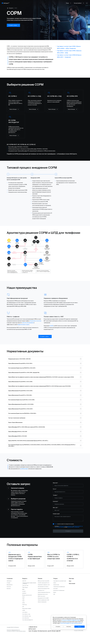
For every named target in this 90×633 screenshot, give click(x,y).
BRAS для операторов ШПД (43, 580)
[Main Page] (7, 8)
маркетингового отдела (23, 324)
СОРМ (23, 610)
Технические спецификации (59, 586)
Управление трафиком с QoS (44, 584)
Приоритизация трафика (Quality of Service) (29, 583)
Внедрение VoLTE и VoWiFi (43, 598)
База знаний (72, 583)
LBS (23, 606)
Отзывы (8, 582)
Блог (70, 581)
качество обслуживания (28, 322)
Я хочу (56, 523)
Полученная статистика (35, 320)
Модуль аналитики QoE (27, 595)
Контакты (9, 586)
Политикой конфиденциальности (66, 526)
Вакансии (9, 588)
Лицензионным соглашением (73, 527)
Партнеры (71, 578)
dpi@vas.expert (32, 628)
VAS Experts (9, 580)
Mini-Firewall (25, 587)
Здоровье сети (41, 590)
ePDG (23, 602)
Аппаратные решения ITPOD (43, 588)
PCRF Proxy (24, 604)
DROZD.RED (81, 630)
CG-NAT (51, 325)
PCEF (23, 600)
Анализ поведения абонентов (44, 592)
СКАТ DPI (24, 580)
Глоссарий (55, 588)
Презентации (56, 584)
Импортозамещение (42, 601)
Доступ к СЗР (25, 585)
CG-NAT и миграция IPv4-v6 (43, 582)
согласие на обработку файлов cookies (71, 620)
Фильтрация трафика (26, 608)
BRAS (23, 589)
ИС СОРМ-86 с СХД (27, 616)
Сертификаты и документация (59, 580)
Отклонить (58, 626)
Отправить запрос (12, 25)
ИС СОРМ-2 (25, 612)
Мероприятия (9, 584)
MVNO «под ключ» (41, 596)
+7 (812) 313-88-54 (33, 626)
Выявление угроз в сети (43, 594)
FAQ (54, 594)
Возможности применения (58, 590)
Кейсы (54, 582)
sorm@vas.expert (24, 468)
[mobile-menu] (87, 3)
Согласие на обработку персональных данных (16, 631)
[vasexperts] (5, 3)
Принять (79, 626)
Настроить (68, 626)
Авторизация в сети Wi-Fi (43, 586)
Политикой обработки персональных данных (71, 623)
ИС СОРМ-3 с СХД (26, 614)
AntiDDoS (24, 593)
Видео (54, 592)
